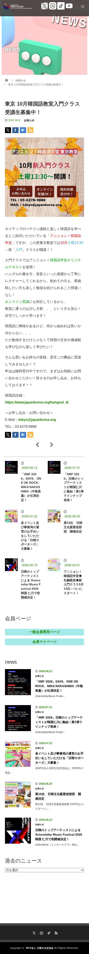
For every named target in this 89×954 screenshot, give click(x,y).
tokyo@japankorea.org (37, 419)
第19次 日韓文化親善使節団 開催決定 (73, 527)
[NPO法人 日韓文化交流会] (17, 6)
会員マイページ (44, 642)
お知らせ (29, 120)
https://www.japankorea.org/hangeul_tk (37, 402)
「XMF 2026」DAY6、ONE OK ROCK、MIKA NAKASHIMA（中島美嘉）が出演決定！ (31, 487)
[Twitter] (33, 932)
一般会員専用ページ (44, 632)
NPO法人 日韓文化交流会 (40, 947)
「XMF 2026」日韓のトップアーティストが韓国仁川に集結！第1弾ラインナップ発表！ (74, 487)
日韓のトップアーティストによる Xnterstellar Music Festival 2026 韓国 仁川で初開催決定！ (31, 584)
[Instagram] (41, 932)
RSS (55, 932)
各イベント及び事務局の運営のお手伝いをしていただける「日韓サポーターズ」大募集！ (30, 535)
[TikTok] (48, 932)
